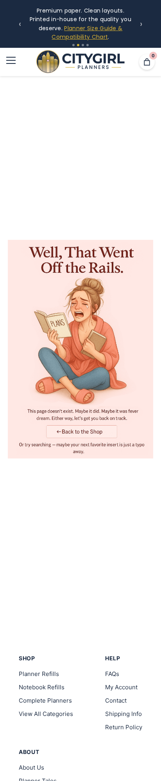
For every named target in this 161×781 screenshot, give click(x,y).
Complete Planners (45, 700)
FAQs (112, 674)
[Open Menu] (11, 61)
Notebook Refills (41, 687)
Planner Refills (39, 674)
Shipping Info (123, 714)
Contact (116, 700)
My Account (121, 687)
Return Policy (123, 727)
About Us (31, 767)
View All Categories (46, 714)
